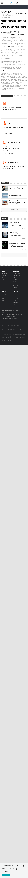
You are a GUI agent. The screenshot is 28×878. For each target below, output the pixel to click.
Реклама (4, 296)
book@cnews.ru (5, 70)
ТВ (13, 283)
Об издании (5, 294)
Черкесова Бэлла (13, 20)
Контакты (4, 300)
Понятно (5, 875)
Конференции (16, 273)
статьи (8, 46)
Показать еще (14, 209)
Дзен (14, 304)
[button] (25, 3)
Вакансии (4, 298)
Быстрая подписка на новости (13, 310)
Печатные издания (15, 286)
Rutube (15, 300)
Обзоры (4, 280)
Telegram (15, 302)
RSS (5, 312)
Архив (4, 282)
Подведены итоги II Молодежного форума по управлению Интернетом (17, 32)
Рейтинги (4, 278)
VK (13, 296)
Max (14, 294)
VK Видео (15, 298)
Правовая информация (11, 318)
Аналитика (5, 275)
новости (9, 45)
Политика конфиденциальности (13, 314)
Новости (4, 273)
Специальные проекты (16, 276)
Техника (15, 281)
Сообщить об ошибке (10, 316)
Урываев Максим (13, 26)
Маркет (15, 279)
